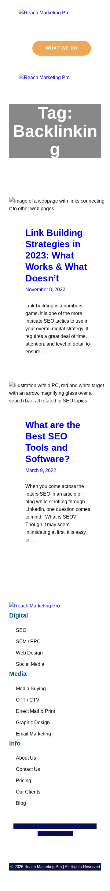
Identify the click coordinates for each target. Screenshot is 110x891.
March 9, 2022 (40, 470)
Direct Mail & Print (35, 711)
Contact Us (28, 769)
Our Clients (28, 791)
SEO (21, 630)
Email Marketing (33, 733)
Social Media (30, 664)
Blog (21, 803)
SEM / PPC (28, 641)
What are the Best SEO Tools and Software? (52, 442)
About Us (26, 758)
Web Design (29, 652)
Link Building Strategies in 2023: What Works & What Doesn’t (56, 255)
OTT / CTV (27, 699)
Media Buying (31, 688)
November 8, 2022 (45, 289)
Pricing (23, 780)
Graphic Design (33, 722)
